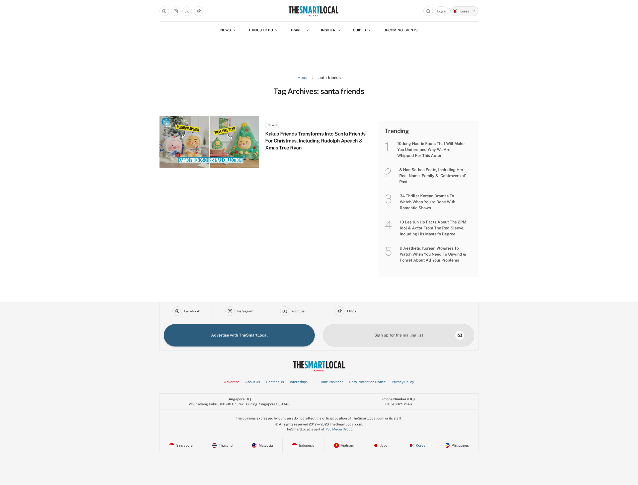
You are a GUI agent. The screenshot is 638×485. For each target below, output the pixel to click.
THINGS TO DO (260, 30)
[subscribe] (459, 335)
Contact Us (275, 382)
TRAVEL (297, 30)
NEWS (225, 30)
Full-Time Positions (328, 382)
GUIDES (359, 30)
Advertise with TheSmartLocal (239, 335)
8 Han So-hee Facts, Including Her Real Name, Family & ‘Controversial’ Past (432, 175)
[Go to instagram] (175, 11)
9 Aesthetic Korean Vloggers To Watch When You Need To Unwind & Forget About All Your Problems (433, 254)
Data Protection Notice (367, 382)
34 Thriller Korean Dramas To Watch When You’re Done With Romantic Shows (427, 202)
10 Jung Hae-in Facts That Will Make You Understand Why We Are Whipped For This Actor (431, 149)
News (272, 125)
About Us (252, 382)
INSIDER (328, 30)
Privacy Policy (403, 382)
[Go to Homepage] (313, 11)
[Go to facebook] (164, 11)
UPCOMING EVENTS (401, 30)
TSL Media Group (338, 429)
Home (303, 77)
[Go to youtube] (187, 11)
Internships (299, 382)
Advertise (231, 382)
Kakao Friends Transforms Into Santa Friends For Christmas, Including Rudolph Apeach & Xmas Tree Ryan (315, 141)
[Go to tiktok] (198, 11)
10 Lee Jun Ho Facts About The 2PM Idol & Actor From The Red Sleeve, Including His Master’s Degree (433, 228)
